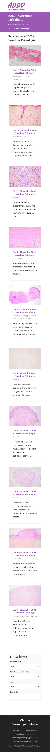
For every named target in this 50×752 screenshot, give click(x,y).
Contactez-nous (31, 741)
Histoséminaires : (16, 662)
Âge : (12, 682)
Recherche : (14, 692)
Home (10, 25)
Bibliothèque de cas (22, 25)
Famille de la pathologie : (20, 672)
